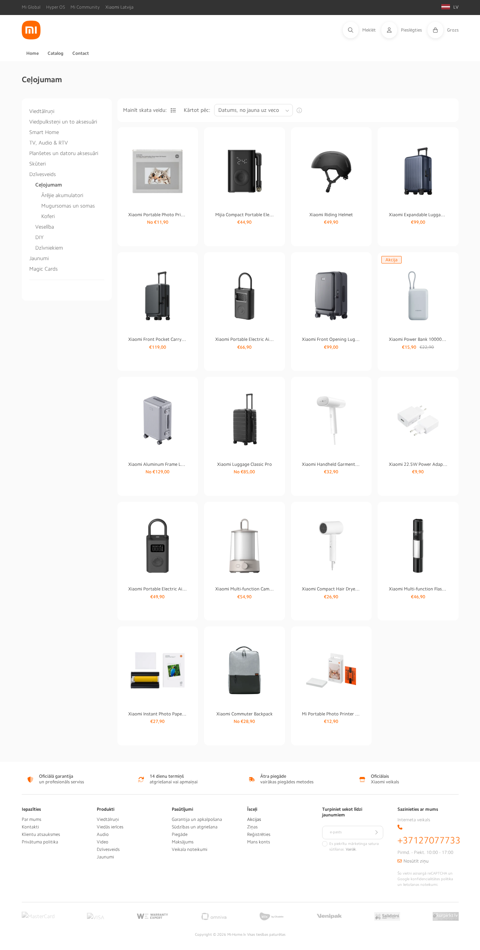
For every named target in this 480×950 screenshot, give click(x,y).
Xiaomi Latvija (119, 7)
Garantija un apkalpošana (197, 819)
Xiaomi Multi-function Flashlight (418, 589)
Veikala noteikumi (189, 849)
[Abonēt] (376, 833)
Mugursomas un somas (68, 205)
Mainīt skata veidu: (145, 110)
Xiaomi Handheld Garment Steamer (331, 464)
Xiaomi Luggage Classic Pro (244, 464)
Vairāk (351, 849)
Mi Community (85, 7)
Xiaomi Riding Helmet (331, 214)
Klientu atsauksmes (41, 834)
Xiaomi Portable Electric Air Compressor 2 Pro (244, 339)
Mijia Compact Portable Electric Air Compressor (244, 214)
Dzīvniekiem (49, 247)
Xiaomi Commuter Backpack (244, 714)
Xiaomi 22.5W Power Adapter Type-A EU (418, 464)
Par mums (31, 819)
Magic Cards (43, 268)
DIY (39, 237)
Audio (103, 834)
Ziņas (252, 827)
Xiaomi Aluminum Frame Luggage (157, 464)
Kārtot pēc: (197, 110)
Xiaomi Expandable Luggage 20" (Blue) (418, 214)
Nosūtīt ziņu (416, 861)
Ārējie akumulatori (62, 195)
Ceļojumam (48, 184)
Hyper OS (55, 7)
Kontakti (30, 827)
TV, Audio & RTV (48, 142)
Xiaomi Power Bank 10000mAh (418, 339)
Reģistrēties (258, 834)
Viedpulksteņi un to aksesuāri (63, 121)
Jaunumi (39, 258)
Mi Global (31, 7)
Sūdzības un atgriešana (195, 827)
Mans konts (258, 842)
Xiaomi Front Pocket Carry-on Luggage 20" (157, 339)
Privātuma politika (40, 842)
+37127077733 (429, 840)
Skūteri (37, 163)
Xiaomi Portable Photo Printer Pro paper (157, 214)
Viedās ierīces (110, 827)
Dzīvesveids (42, 174)
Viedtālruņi (41, 111)
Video (102, 842)
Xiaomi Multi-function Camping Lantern (244, 589)
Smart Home (44, 132)
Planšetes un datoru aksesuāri (63, 153)
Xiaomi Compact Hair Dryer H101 (331, 589)
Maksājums (183, 842)
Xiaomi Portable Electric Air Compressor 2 (157, 589)
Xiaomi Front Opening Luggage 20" (331, 339)
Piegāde (180, 834)
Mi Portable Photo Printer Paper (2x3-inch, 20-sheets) (331, 714)
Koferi (48, 216)
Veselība (44, 226)
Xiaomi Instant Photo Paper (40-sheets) (157, 714)
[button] (362, 30)
